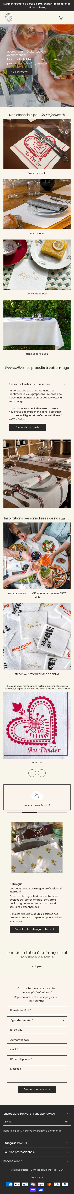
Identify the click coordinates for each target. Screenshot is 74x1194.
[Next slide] (42, 773)
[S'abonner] (66, 1122)
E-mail (9, 1122)
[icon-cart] (60, 17)
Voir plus (37, 966)
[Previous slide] (32, 773)
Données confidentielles (43, 1170)
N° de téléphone (21, 1059)
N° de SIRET (17, 1030)
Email (14, 1049)
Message (15, 1068)
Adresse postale (19, 1039)
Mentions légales (19, 1170)
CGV (61, 1170)
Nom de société (20, 1010)
